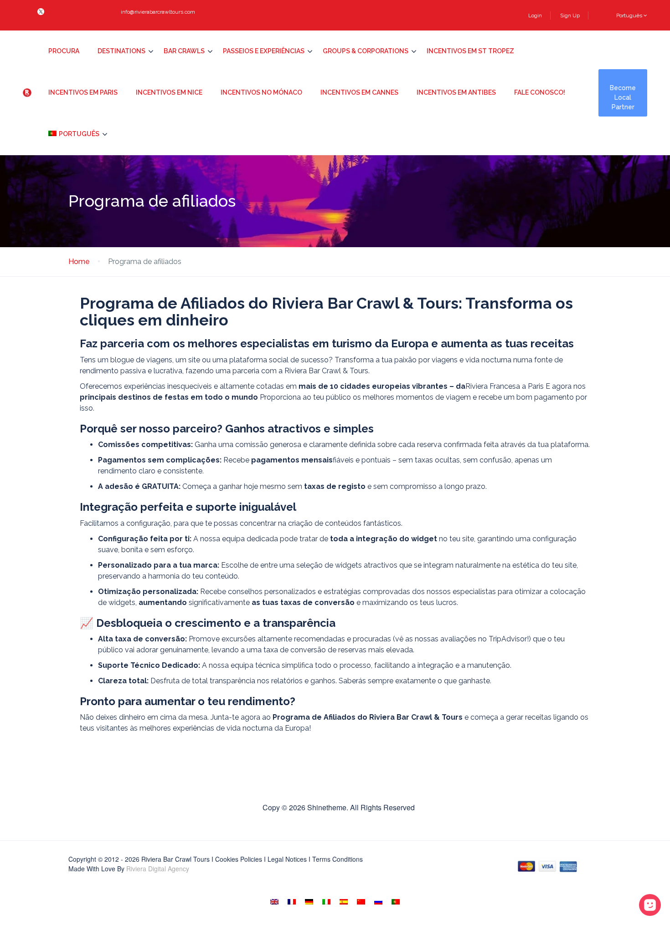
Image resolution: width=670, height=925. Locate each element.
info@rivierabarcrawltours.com (158, 12)
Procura (63, 51)
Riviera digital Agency (157, 868)
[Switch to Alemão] (309, 901)
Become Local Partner (623, 97)
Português (630, 15)
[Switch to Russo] (378, 901)
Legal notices (287, 859)
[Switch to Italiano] (326, 901)
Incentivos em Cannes (359, 92)
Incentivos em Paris (83, 92)
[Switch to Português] (395, 901)
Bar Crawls (184, 51)
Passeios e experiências (263, 51)
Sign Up (570, 15)
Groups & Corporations (365, 51)
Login (535, 15)
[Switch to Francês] (291, 901)
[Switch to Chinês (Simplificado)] (361, 901)
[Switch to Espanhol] (343, 901)
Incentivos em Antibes (456, 92)
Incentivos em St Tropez (470, 51)
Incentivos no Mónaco (261, 92)
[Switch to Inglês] (274, 901)
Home (79, 261)
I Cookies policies (236, 859)
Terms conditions (337, 859)
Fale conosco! (539, 92)
